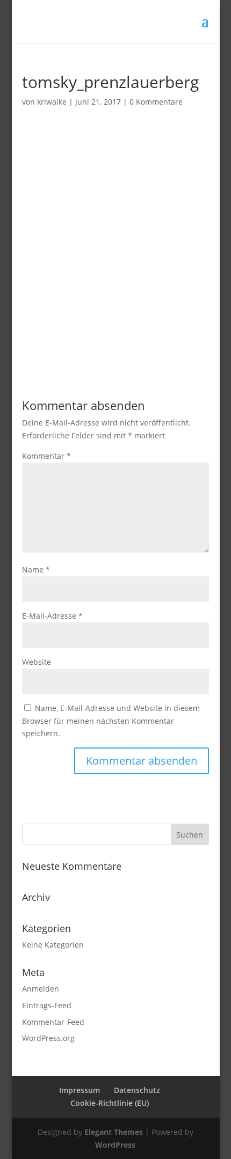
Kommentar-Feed (53, 1022)
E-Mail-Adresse (52, 616)
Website (36, 662)
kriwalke (52, 102)
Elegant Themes (113, 1132)
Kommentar (46, 456)
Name (36, 569)
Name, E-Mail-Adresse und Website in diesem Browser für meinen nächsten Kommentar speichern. (111, 721)
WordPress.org (48, 1038)
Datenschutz (137, 1090)
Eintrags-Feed (46, 1005)
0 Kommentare (156, 102)
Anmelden (40, 989)
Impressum (79, 1090)
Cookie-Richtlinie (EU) (109, 1103)
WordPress (115, 1145)
